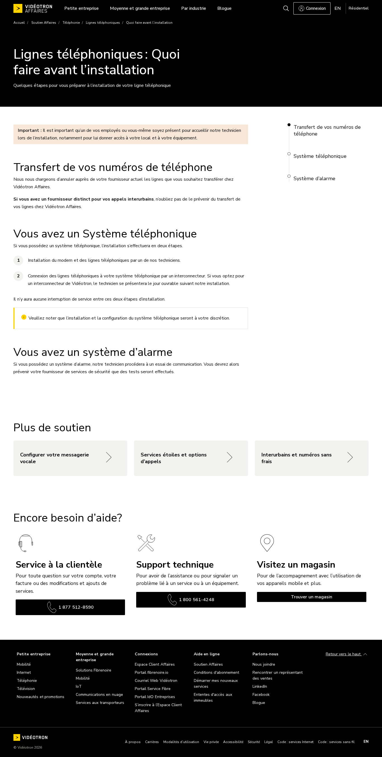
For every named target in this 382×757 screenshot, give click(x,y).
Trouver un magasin (311, 597)
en (366, 741)
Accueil (19, 22)
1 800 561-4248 (196, 600)
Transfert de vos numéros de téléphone (327, 130)
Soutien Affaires (43, 22)
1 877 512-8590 (76, 607)
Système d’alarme (314, 178)
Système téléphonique (320, 156)
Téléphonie (71, 22)
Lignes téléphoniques (103, 22)
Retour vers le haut (344, 654)
